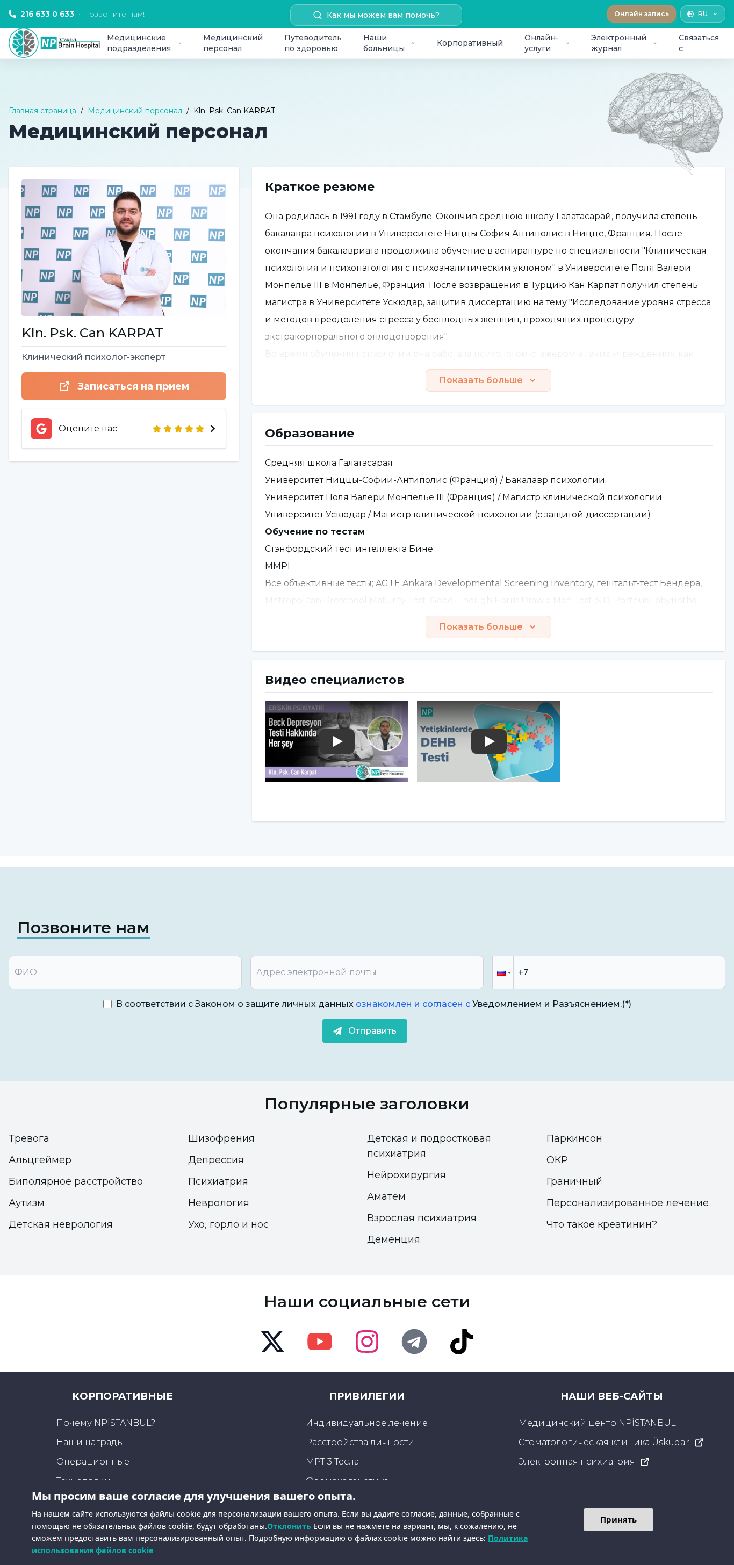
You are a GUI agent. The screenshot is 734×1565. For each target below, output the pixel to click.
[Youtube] (320, 1341)
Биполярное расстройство (76, 1181)
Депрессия (216, 1160)
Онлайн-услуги (541, 43)
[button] (503, 972)
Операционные (92, 1461)
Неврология (218, 1203)
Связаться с (699, 43)
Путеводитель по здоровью (313, 43)
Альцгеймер (40, 1160)
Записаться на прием (133, 386)
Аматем (386, 1196)
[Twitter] (272, 1341)
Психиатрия (218, 1181)
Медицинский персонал (233, 43)
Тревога (29, 1138)
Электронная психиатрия (577, 1461)
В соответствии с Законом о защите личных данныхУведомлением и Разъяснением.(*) (373, 1004)
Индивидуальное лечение (367, 1423)
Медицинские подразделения (139, 43)
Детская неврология (61, 1224)
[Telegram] (414, 1341)
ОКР (557, 1160)
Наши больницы (384, 43)
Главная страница (42, 111)
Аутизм (27, 1203)
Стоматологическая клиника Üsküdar (604, 1442)
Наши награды (90, 1442)
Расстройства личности (360, 1442)
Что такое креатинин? (601, 1224)
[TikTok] (461, 1341)
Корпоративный (470, 43)
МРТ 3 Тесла (332, 1461)
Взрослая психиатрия (422, 1218)
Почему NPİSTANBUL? (105, 1423)
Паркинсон (574, 1138)
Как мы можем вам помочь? (383, 15)
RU (703, 14)
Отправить (372, 1031)
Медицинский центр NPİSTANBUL (597, 1423)
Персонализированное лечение (627, 1203)
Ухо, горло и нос (228, 1224)
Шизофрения (221, 1138)
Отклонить (289, 1526)
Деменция (393, 1239)
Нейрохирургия (406, 1175)
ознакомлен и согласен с (412, 1004)
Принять (618, 1519)
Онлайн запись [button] (641, 14)
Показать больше (481, 380)
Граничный (574, 1181)
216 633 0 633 (82, 14)
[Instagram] (367, 1341)
